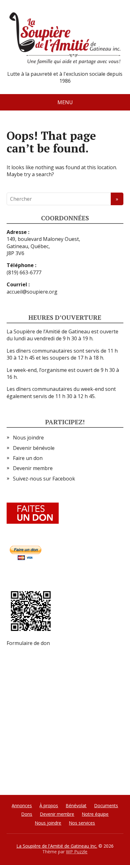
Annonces (22, 805)
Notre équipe (95, 814)
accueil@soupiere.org (32, 291)
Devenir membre (33, 468)
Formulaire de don (28, 643)
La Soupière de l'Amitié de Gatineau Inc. (56, 846)
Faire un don (28, 458)
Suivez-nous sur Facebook (44, 478)
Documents (106, 805)
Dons (26, 814)
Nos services (82, 823)
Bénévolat (76, 805)
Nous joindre (28, 437)
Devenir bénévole (34, 447)
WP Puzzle (76, 852)
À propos (48, 805)
